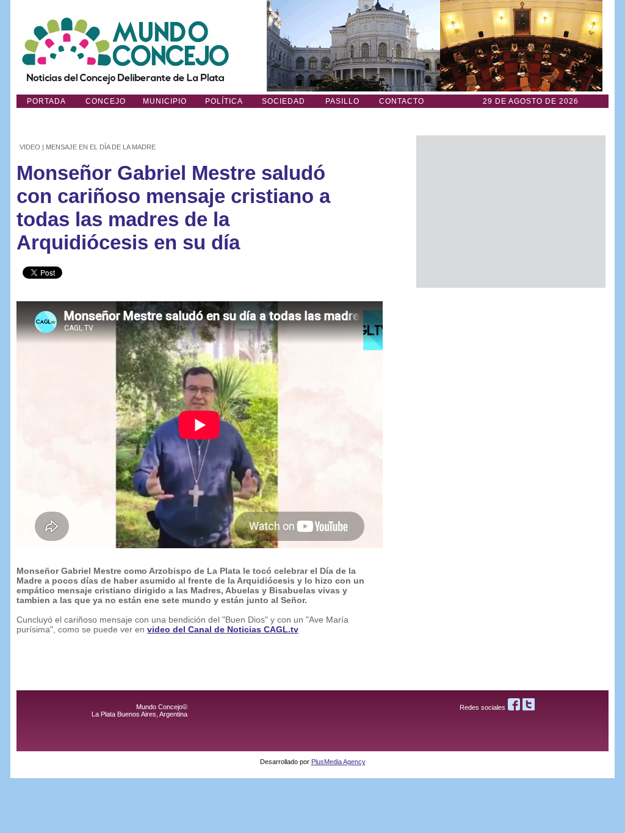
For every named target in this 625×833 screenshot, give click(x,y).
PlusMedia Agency (338, 761)
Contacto (401, 101)
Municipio (165, 101)
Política (224, 101)
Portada (46, 101)
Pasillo (342, 101)
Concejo (105, 101)
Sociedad (283, 101)
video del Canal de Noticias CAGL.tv (222, 629)
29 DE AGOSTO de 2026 (531, 101)
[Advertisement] (510, 211)
